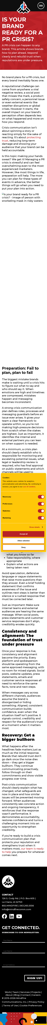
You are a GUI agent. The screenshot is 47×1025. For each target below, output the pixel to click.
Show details (34, 527)
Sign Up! (34, 978)
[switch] (41, 504)
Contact (25, 995)
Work (8, 992)
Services (25, 992)
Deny (23, 547)
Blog (17, 995)
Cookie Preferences (31, 1005)
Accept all (23, 534)
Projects (35, 992)
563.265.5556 (27, 905)
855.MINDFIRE (10, 905)
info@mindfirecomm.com (16, 909)
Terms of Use (10, 1005)
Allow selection (23, 541)
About (9, 995)
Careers (36, 995)
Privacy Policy (36, 1002)
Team (15, 992)
